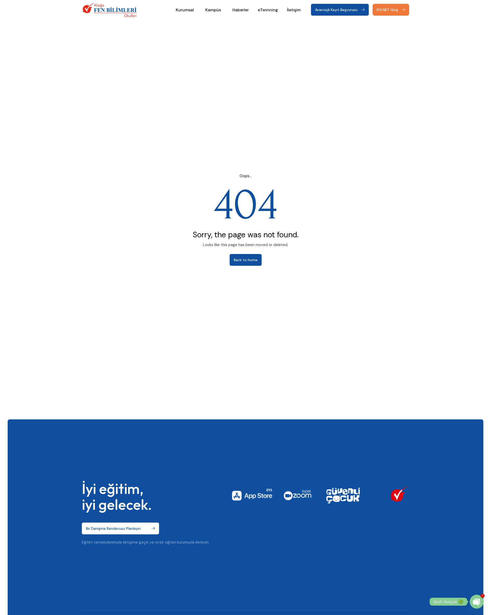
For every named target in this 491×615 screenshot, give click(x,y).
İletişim (294, 10)
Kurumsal (185, 10)
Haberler (240, 10)
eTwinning (268, 10)
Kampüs (213, 10)
